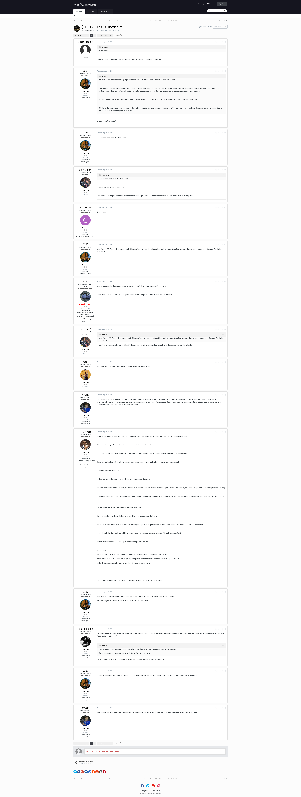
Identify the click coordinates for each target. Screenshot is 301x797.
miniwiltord (88, 30)
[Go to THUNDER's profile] (85, 444)
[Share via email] (100, 771)
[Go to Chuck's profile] (85, 407)
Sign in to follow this (205, 27)
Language (145, 791)
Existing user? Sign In (206, 4)
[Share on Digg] (86, 771)
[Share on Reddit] (93, 771)
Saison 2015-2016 (114, 30)
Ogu (85, 361)
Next (106, 35)
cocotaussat (85, 207)
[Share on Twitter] (75, 771)
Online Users (95, 16)
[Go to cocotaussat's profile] (85, 220)
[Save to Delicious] (89, 771)
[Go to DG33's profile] (85, 83)
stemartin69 (85, 169)
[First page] (75, 35)
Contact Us (156, 791)
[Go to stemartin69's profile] (85, 182)
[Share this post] (225, 42)
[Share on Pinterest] (104, 771)
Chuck (85, 394)
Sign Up (221, 4)
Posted (105, 42)
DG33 (85, 71)
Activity (91, 11)
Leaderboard (108, 16)
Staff (85, 16)
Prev (79, 35)
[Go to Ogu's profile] (85, 374)
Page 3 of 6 (118, 35)
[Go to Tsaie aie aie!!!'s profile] (85, 641)
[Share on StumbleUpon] (97, 771)
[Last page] (111, 35)
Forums (76, 16)
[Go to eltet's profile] (85, 296)
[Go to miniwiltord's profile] (77, 28)
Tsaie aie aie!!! (85, 628)
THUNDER (85, 431)
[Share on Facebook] (78, 771)
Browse (79, 11)
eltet (85, 281)
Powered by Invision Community (150, 793)
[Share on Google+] (82, 771)
